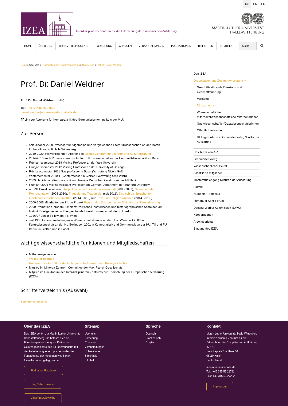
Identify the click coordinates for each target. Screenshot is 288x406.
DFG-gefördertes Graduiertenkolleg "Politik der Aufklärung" (228, 139)
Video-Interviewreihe (43, 397)
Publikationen (181, 45)
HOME (28, 45)
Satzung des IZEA (206, 228)
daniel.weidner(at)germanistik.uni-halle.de (49, 112)
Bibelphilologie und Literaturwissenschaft (89, 189)
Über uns (45, 45)
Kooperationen (203, 214)
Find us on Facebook (43, 370)
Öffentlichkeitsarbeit (210, 130)
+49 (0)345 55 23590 (41, 107)
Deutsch (151, 333)
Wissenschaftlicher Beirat (210, 166)
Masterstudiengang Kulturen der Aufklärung (223, 179)
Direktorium (88, 65)
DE (247, 3)
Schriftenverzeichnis (34, 301)
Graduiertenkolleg (205, 159)
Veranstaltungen (151, 45)
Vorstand (203, 98)
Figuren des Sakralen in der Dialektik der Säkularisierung (123, 202)
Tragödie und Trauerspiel (85, 193)
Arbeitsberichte (204, 221)
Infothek (226, 45)
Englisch (151, 342)
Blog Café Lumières (43, 384)
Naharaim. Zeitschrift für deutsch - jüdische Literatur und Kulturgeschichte (79, 263)
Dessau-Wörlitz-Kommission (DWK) (217, 207)
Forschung (104, 45)
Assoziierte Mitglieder (208, 173)
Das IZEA (200, 73)
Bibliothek (205, 45)
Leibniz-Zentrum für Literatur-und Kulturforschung (119, 153)
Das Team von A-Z (206, 152)
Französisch (153, 338)
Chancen (125, 45)
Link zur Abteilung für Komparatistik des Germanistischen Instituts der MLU (74, 119)
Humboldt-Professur (207, 193)
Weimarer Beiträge (43, 258)
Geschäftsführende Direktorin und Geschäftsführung (219, 90)
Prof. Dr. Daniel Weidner (109, 65)
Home (24, 65)
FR (263, 3)
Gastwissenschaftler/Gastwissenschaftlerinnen (228, 123)
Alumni (198, 186)
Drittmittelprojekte (74, 45)
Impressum (220, 386)
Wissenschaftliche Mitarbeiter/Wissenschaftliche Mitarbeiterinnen (227, 114)
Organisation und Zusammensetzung (61, 65)
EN (255, 3)
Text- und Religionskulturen (115, 198)
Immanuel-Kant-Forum (209, 200)
